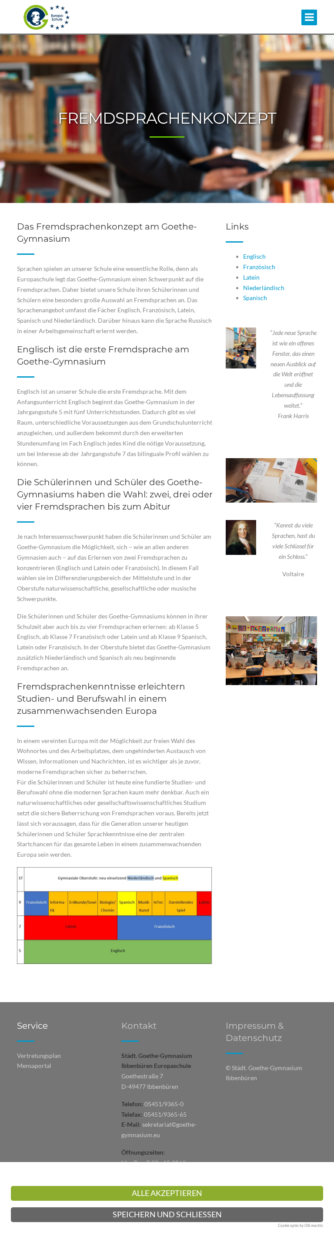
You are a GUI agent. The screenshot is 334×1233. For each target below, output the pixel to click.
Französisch (259, 266)
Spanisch (255, 297)
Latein (251, 277)
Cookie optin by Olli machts (300, 1225)
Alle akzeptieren (167, 1193)
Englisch (254, 256)
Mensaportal (34, 1065)
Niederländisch (263, 287)
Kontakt (139, 1025)
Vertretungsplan (39, 1055)
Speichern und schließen (167, 1214)
